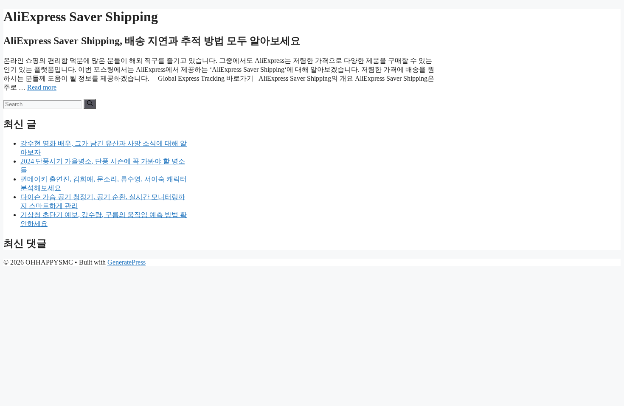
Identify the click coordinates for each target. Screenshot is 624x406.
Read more (41, 87)
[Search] (90, 103)
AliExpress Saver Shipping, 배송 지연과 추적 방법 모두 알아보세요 (152, 40)
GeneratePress (126, 262)
